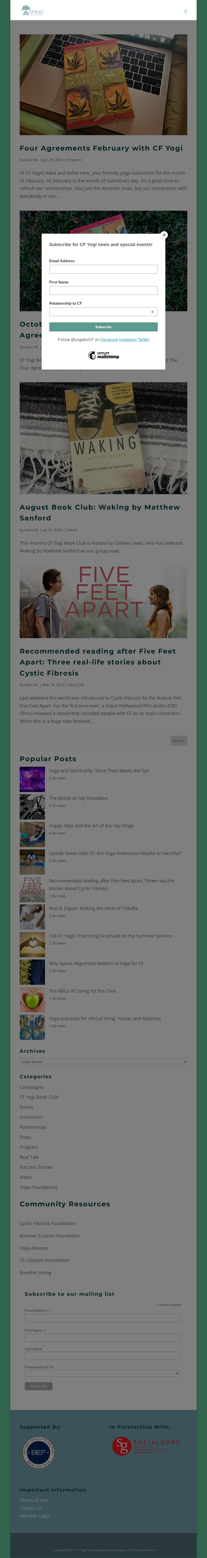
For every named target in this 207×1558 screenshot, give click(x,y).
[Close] (164, 235)
